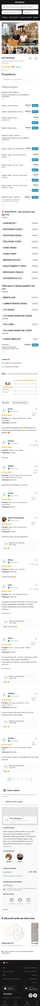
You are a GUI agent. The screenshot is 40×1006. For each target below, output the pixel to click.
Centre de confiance (30, 971)
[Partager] (30, 58)
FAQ (4, 975)
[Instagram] (12, 900)
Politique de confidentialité (11, 979)
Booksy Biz (33, 979)
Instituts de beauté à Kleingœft (24, 951)
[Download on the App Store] (9, 987)
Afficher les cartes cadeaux (14, 802)
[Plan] (20, 816)
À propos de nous (8, 971)
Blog (4, 968)
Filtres (7, 403)
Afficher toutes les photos (27, 44)
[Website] (28, 900)
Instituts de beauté (9, 951)
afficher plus (6, 613)
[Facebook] (20, 900)
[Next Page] (30, 779)
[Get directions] (34, 820)
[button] (3, 7)
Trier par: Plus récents (20, 403)
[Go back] (5, 26)
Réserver (35, 105)
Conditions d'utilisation (30, 968)
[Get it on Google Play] (30, 987)
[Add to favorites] (36, 58)
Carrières (34, 975)
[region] (20, 18)
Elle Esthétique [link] (6, 953)
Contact (34, 982)
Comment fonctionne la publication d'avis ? (22, 373)
